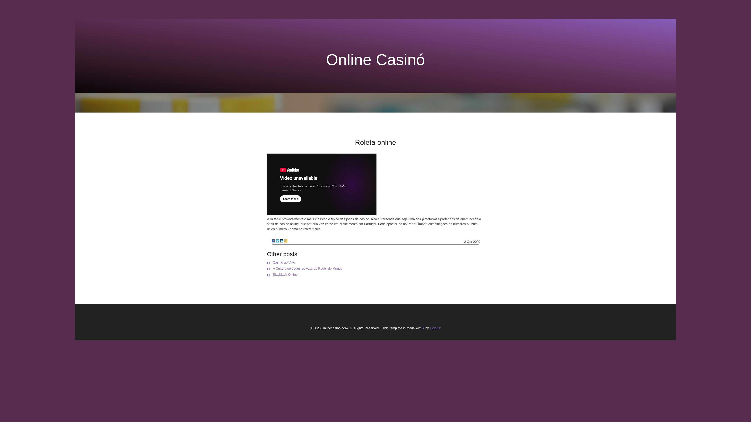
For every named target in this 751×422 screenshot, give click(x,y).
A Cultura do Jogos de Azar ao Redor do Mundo (307, 268)
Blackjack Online (285, 274)
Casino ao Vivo (284, 262)
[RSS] (285, 240)
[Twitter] (277, 240)
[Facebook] (273, 240)
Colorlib (435, 328)
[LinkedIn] (281, 240)
